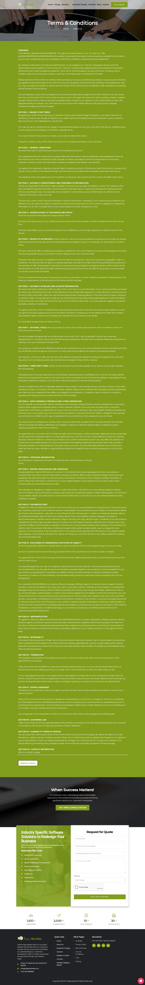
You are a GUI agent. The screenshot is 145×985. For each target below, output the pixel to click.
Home (50, 5)
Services (65, 5)
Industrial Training (79, 5)
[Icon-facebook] (94, 945)
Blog (99, 5)
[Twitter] (99, 945)
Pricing (57, 5)
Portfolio (92, 5)
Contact (105, 5)
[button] (119, 4)
